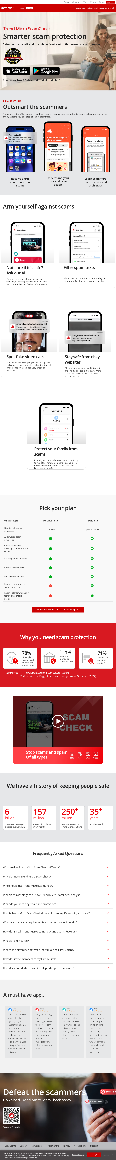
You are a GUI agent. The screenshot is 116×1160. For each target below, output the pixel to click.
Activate (90, 8)
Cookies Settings (78, 1155)
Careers (24, 1145)
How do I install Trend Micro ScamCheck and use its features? (40, 931)
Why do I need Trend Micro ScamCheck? (27, 876)
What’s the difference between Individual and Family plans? (38, 950)
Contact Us (10, 1145)
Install (96, 8)
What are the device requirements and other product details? (40, 922)
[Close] (112, 1154)
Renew (84, 8)
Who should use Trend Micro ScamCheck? (28, 886)
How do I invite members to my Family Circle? (30, 959)
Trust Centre (52, 1145)
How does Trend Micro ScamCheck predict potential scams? (39, 968)
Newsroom (36, 1145)
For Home (29, 8)
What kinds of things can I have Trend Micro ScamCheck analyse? (42, 895)
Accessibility (80, 1145)
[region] (58, 1155)
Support (101, 8)
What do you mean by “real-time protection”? (30, 904)
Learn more (33, 1158)
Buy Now (108, 8)
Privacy (66, 1145)
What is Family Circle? (16, 940)
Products (78, 8)
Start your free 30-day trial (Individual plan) (58, 609)
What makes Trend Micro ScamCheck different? (31, 867)
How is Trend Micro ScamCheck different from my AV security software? (46, 913)
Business (22, 8)
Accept (94, 1155)
